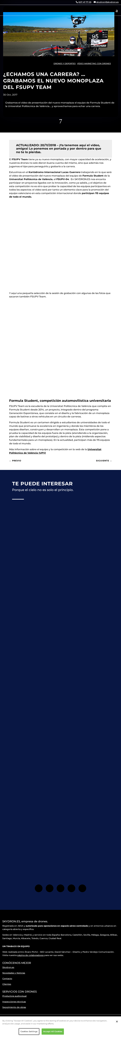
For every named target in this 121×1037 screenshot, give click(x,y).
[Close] (117, 1021)
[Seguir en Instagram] (49, 888)
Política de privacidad (67, 853)
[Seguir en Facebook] (38, 888)
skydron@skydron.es (107, 2)
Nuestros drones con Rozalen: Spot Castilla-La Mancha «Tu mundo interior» (59, 748)
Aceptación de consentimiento (50, 853)
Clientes (6, 984)
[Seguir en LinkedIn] (82, 888)
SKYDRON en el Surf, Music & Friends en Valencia (47, 656)
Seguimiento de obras (14, 1007)
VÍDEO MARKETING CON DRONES (94, 63)
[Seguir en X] (60, 888)
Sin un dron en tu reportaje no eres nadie (42, 570)
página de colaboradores (30, 955)
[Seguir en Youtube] (71, 888)
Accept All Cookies (52, 1031)
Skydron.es (8, 967)
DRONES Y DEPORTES (65, 63)
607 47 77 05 (85, 2)
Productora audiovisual (14, 996)
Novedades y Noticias (13, 973)
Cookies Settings (29, 1031)
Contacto (7, 978)
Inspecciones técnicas (14, 1001)
